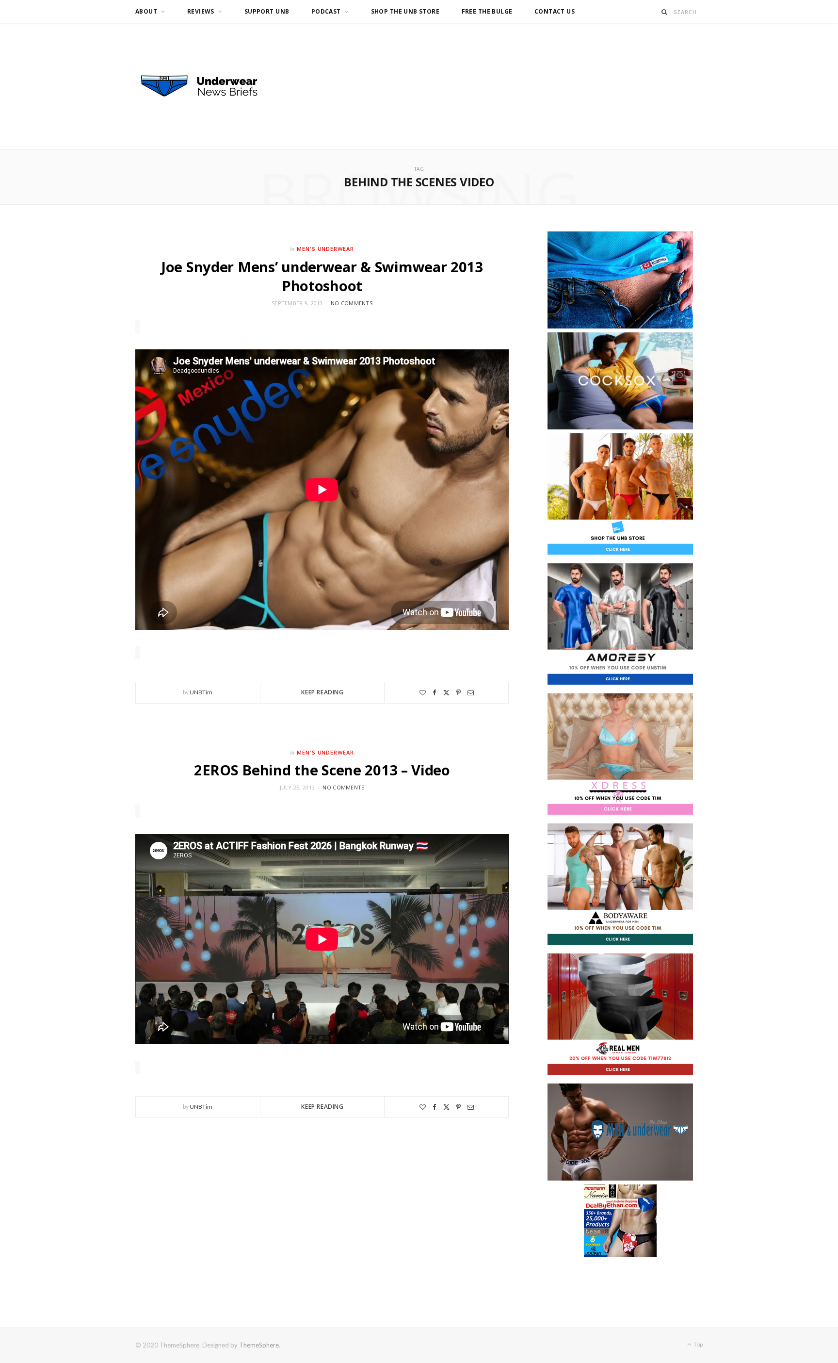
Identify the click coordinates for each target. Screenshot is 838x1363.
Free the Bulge (487, 11)
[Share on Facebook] (434, 693)
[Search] (664, 12)
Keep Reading (322, 692)
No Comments (351, 303)
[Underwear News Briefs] (208, 86)
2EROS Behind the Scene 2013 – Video (322, 769)
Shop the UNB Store (405, 11)
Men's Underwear (326, 248)
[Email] (470, 693)
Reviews (200, 11)
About (146, 11)
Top (698, 1344)
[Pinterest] (458, 693)
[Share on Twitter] (446, 693)
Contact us (554, 11)
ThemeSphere (259, 1345)
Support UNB (267, 11)
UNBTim (201, 692)
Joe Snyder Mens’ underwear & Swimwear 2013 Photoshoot (322, 276)
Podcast (326, 11)
